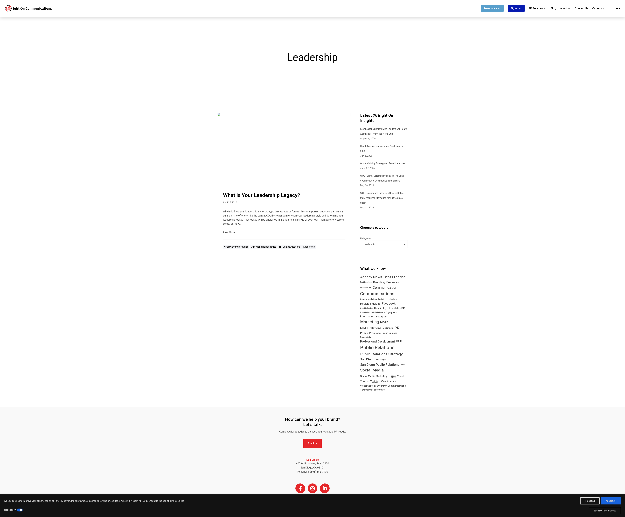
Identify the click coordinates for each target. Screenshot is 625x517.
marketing (369, 321)
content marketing (368, 299)
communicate (365, 287)
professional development (377, 341)
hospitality (380, 308)
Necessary (10, 510)
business (392, 282)
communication (385, 288)
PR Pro (400, 341)
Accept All (611, 501)
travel (400, 376)
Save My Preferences (605, 510)
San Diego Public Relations (379, 365)
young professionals (372, 389)
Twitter (375, 381)
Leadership (309, 246)
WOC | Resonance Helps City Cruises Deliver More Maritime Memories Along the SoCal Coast (382, 198)
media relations (370, 328)
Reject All (590, 501)
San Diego (367, 359)
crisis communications (387, 299)
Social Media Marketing (374, 376)
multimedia (387, 328)
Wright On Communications (391, 385)
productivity (365, 337)
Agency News (371, 277)
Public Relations (377, 347)
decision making (370, 303)
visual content (367, 385)
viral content (388, 381)
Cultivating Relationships (263, 246)
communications (377, 293)
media (384, 322)
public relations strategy (381, 354)
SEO (403, 364)
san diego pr (381, 359)
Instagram (381, 316)
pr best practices (370, 333)
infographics (390, 312)
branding (379, 282)
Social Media (372, 370)
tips (392, 376)
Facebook (389, 303)
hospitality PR (396, 308)
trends (364, 381)
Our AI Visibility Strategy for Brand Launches (382, 163)
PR (397, 328)
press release (389, 333)
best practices (366, 282)
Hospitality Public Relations (371, 312)
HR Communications (289, 246)
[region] (312, 505)
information (367, 316)
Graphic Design (366, 308)
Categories (365, 238)
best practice (394, 277)
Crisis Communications (236, 246)
